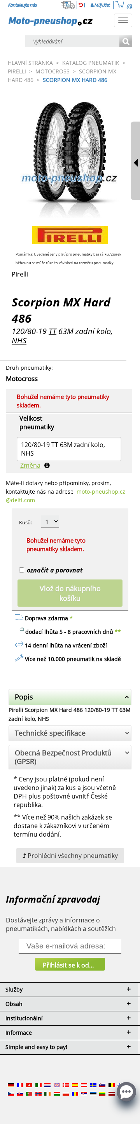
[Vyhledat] (125, 41)
